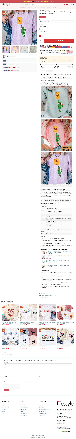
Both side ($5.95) (43, 31)
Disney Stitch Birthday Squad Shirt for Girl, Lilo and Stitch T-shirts (10, 346)
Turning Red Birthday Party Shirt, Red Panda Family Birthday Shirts (65, 323)
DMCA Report (41, 415)
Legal (40, 417)
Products (30, 7)
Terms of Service (23, 415)
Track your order (5, 407)
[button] (72, 4)
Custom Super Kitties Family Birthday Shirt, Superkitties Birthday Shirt (28, 323)
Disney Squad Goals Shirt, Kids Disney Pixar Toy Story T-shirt (47, 346)
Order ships (56, 67)
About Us (4, 405)
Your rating (6, 362)
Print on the (41, 24)
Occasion (37, 7)
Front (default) (43, 26)
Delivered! (71, 67)
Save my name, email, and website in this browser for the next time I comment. (21, 381)
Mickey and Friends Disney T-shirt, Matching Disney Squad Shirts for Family (28, 346)
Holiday (43, 7)
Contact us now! (60, 414)
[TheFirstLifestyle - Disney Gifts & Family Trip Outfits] (7, 4)
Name (5, 376)
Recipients (49, 7)
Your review (6, 367)
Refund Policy (23, 411)
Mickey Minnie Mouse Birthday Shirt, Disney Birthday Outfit (47, 323)
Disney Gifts (48, 10)
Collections (23, 7)
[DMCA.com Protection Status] (65, 431)
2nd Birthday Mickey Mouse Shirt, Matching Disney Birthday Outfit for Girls (65, 346)
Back (41, 28)
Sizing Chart (41, 407)
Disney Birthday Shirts (45, 75)
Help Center (66, 4)
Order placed (42, 67)
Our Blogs (4, 409)
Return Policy (23, 409)
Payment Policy (23, 413)
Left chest (42, 29)
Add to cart (59, 41)
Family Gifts (49, 295)
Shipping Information (24, 407)
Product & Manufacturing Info (45, 409)
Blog (55, 7)
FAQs (3, 413)
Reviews (3, 411)
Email (40, 376)
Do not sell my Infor (43, 413)
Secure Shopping (42, 411)
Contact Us (41, 405)
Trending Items (41, 10)
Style (40, 19)
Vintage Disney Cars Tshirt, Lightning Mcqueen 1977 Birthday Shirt (9, 323)
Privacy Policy (23, 405)
